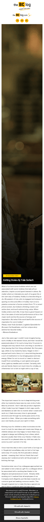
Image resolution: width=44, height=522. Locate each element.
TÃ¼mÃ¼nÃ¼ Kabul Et (22, 506)
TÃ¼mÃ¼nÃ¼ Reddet (22, 512)
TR (17, 20)
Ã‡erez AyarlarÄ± (22, 518)
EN (22, 20)
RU (26, 20)
